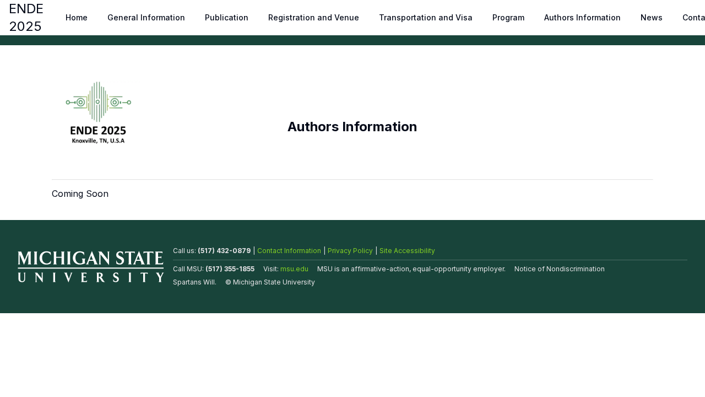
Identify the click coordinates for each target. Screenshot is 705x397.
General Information (146, 17)
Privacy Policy (350, 250)
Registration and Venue (313, 17)
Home (77, 17)
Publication (226, 17)
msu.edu (294, 269)
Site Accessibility (407, 250)
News (652, 17)
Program (508, 17)
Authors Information (582, 17)
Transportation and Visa (426, 17)
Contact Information (289, 250)
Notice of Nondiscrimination (559, 269)
